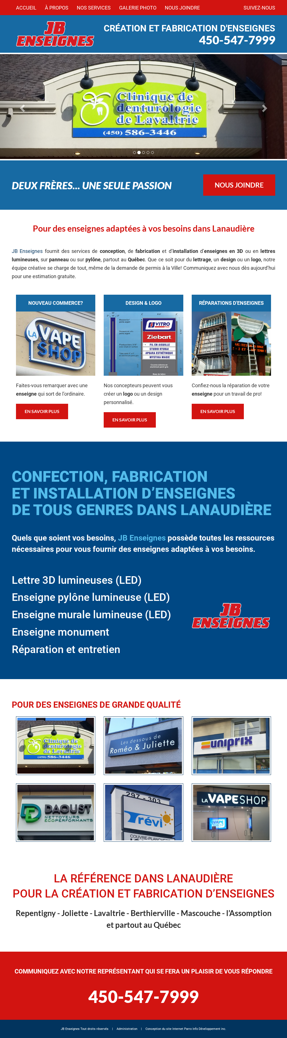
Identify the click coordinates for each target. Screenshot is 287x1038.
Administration (127, 1029)
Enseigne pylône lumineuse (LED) (91, 597)
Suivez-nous (259, 8)
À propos (56, 8)
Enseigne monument (60, 632)
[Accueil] (55, 34)
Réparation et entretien (66, 649)
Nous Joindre (239, 185)
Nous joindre (182, 8)
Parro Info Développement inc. (205, 1029)
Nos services (94, 8)
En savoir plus (42, 411)
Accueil (26, 8)
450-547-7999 (237, 40)
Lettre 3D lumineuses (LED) (77, 580)
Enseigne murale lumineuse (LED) (91, 614)
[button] (21, 106)
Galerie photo (137, 8)
